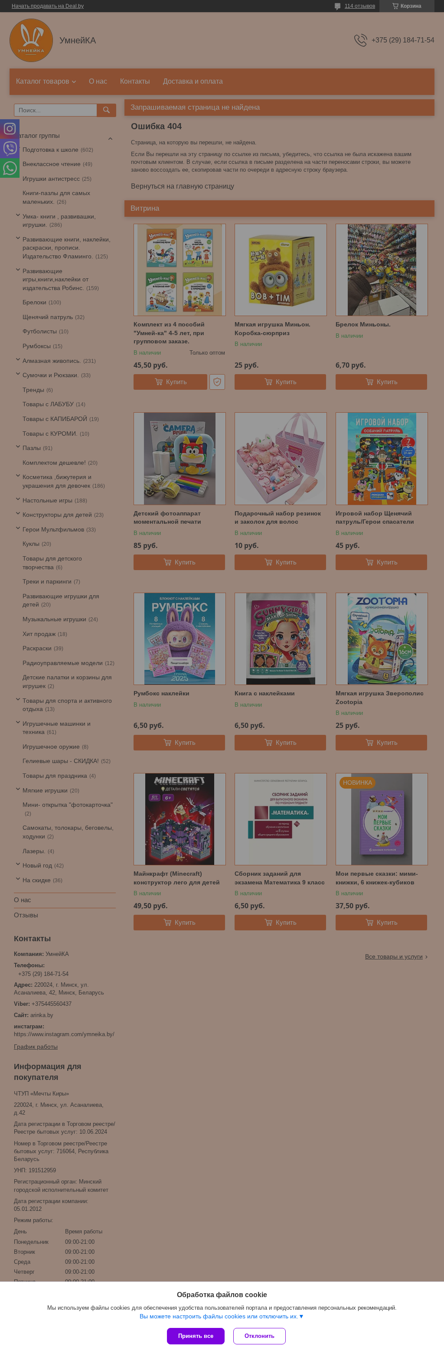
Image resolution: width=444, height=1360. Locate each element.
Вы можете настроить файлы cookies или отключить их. (219, 1316)
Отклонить (259, 1336)
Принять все (195, 1336)
